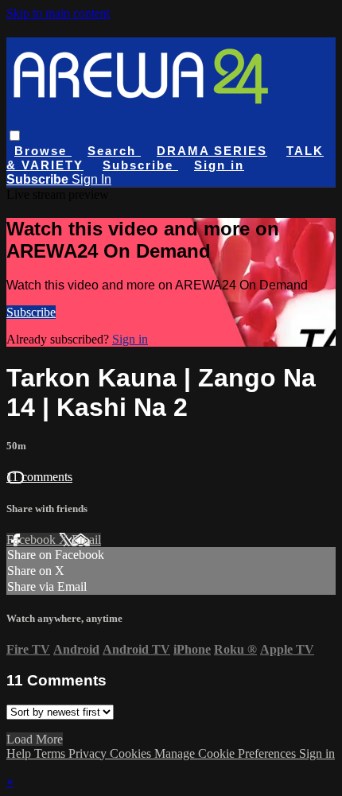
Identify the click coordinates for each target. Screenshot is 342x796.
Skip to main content (58, 13)
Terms (51, 753)
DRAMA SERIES (212, 150)
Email (86, 539)
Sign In (91, 179)
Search (114, 150)
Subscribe (31, 312)
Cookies (132, 753)
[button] (15, 135)
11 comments (39, 476)
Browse (43, 150)
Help (20, 753)
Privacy (89, 753)
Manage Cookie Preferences (226, 753)
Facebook (32, 539)
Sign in (219, 165)
